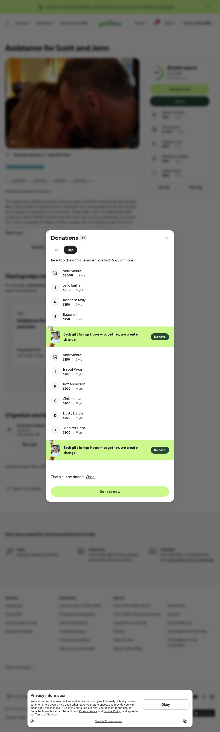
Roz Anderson (74, 384)
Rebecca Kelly (74, 300)
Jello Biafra (72, 285)
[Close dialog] (166, 238)
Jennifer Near (74, 428)
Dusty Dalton (73, 413)
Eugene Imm (73, 314)
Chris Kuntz (72, 399)
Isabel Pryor (72, 369)
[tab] (56, 250)
